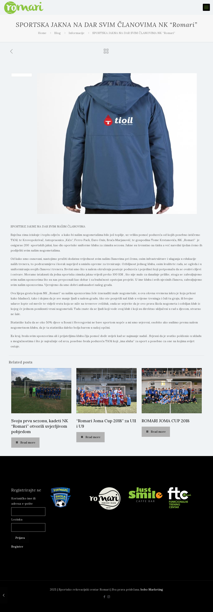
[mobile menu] (206, 7)
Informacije (76, 33)
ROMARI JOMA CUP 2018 (165, 420)
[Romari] (23, 7)
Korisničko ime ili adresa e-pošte (23, 500)
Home (42, 33)
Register (17, 546)
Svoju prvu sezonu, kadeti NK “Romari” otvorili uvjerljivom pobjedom (39, 426)
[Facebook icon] (104, 597)
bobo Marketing (152, 589)
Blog (57, 33)
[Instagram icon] (108, 597)
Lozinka (16, 519)
